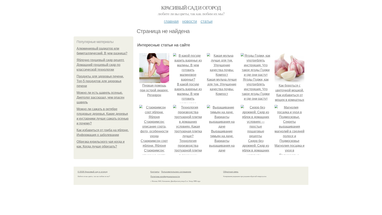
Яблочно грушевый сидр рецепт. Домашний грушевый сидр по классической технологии (100, 64)
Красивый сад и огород (191, 7)
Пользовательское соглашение (176, 171)
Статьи (206, 21)
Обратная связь (230, 171)
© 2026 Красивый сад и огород (92, 171)
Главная (171, 21)
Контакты (154, 171)
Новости (189, 21)
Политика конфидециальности (165, 176)
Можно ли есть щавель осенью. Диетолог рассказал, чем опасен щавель (100, 97)
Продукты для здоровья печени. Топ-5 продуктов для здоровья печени (100, 81)
